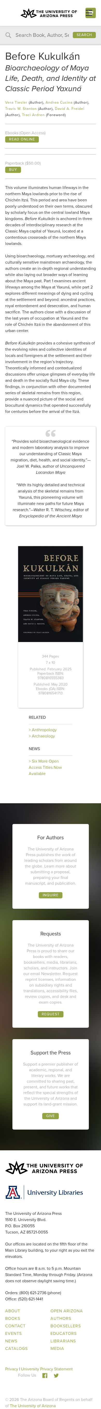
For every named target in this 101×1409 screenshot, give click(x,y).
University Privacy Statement (47, 1369)
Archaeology (43, 736)
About (12, 1311)
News (34, 749)
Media (57, 1348)
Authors (61, 1318)
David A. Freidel (69, 108)
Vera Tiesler (16, 102)
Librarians (63, 1341)
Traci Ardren (33, 115)
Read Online (22, 139)
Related (37, 717)
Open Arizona (67, 1311)
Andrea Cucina (59, 102)
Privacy (11, 1369)
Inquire (51, 895)
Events (13, 1333)
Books (12, 1318)
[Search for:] (50, 35)
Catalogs (16, 1348)
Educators (64, 1333)
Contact (15, 1326)
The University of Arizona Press (48, 13)
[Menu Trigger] (89, 13)
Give (50, 1116)
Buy (13, 169)
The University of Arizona (33, 1406)
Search (84, 35)
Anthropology (44, 730)
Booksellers (66, 1326)
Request (51, 1014)
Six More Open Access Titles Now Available (45, 767)
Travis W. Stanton (21, 108)
